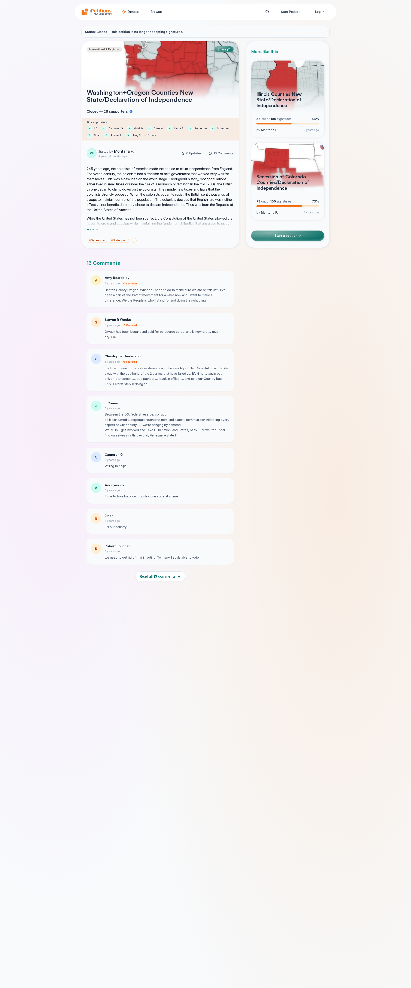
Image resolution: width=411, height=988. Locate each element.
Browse (156, 11)
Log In (319, 11)
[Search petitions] (267, 11)
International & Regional (104, 49)
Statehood (119, 240)
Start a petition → (288, 236)
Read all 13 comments (160, 576)
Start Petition (291, 11)
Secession (97, 240)
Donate (133, 11)
